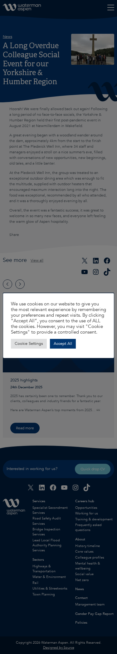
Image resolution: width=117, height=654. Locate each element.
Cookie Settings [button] (29, 343)
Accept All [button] (63, 343)
